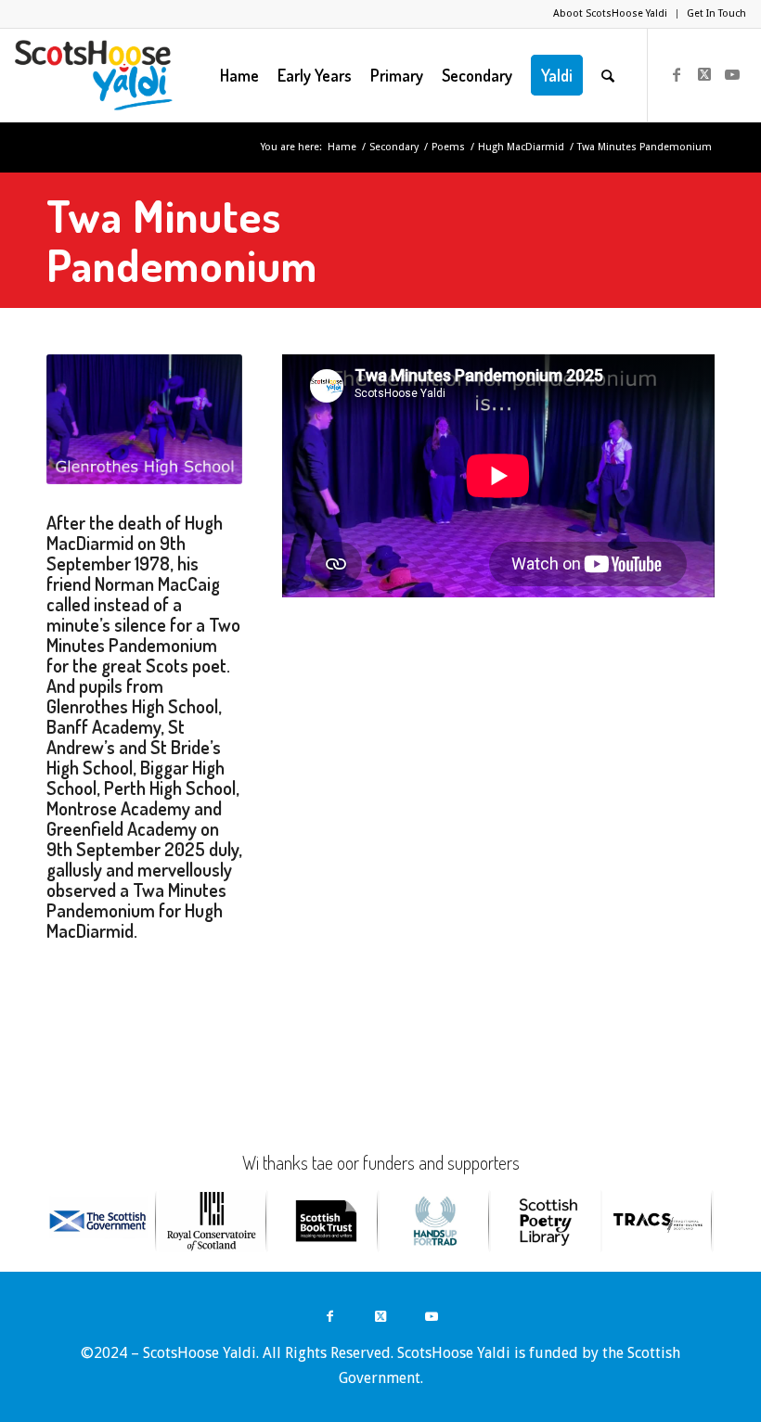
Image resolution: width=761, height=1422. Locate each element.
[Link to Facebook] (676, 74)
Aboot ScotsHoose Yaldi (610, 13)
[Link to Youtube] (732, 74)
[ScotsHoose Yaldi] (93, 75)
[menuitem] (610, 14)
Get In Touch (716, 13)
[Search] (608, 75)
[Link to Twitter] (704, 74)
